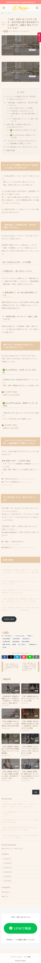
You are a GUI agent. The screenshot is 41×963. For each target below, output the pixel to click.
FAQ (14, 940)
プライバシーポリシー (17, 957)
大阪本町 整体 (16, 638)
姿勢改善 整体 (15, 641)
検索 (35, 792)
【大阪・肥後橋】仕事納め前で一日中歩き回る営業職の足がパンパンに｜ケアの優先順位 (20, 608)
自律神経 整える (33, 644)
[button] (5, 657)
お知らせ (7, 892)
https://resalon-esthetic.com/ (23, 547)
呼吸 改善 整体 (6, 638)
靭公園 (4, 647)
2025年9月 (7, 876)
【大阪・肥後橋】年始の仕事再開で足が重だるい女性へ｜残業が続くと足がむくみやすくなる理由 (20, 600)
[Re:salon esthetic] (20, 8)
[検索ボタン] (37, 8)
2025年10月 (8, 872)
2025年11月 (8, 867)
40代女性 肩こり (8, 636)
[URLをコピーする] (36, 657)
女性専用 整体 (6, 641)
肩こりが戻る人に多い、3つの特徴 (21, 108)
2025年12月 (8, 863)
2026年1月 (7, 859)
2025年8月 (7, 881)
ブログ (5, 31)
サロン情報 (27, 957)
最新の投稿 (11, 150)
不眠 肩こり (30, 636)
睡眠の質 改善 (6, 644)
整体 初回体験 (25, 641)
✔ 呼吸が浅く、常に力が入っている (21, 111)
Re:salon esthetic (20, 636)
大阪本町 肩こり (26, 638)
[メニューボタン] (4, 8)
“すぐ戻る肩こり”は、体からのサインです (22, 147)
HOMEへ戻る (9, 619)
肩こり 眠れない (22, 644)
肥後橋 (14, 644)
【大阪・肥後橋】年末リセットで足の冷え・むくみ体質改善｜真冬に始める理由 (20, 591)
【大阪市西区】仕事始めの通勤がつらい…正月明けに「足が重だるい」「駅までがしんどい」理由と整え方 (20, 572)
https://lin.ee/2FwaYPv (26, 479)
